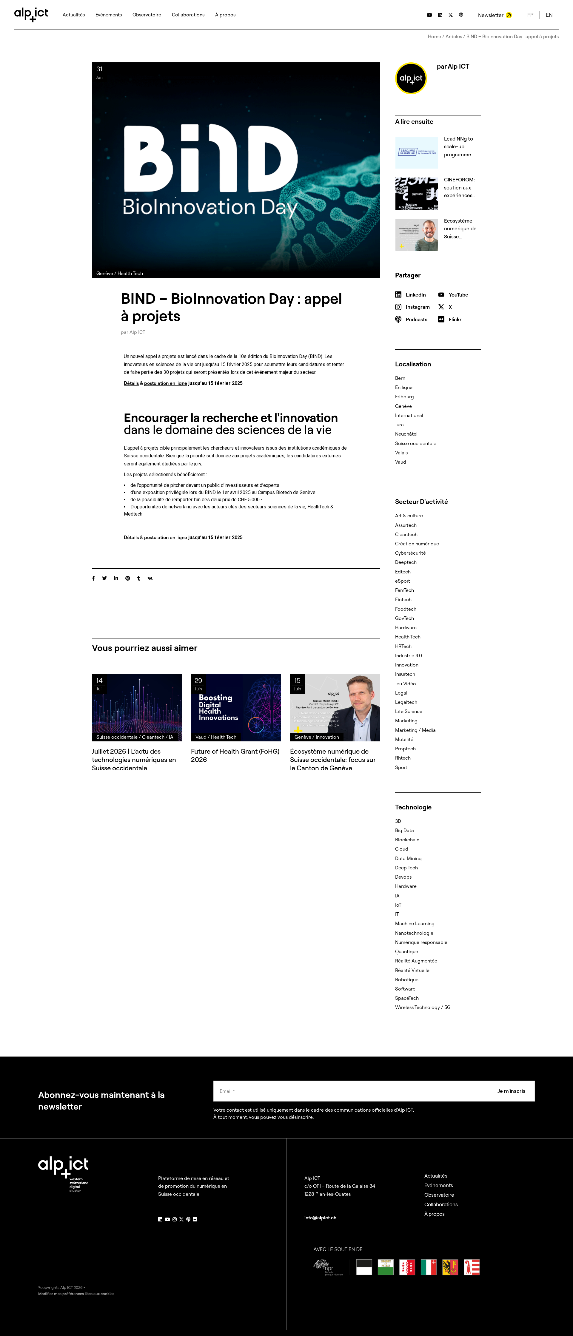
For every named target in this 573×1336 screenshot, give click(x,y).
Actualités (435, 1176)
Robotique (406, 979)
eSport (402, 581)
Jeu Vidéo (405, 683)
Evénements (438, 1185)
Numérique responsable (421, 942)
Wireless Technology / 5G (423, 1007)
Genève (403, 406)
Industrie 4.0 (408, 655)
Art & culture (409, 516)
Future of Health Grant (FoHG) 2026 (235, 755)
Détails (131, 383)
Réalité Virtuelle (412, 970)
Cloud (401, 849)
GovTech (404, 618)
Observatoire (439, 1195)
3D (398, 821)
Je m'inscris (511, 1091)
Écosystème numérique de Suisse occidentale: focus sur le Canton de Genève (332, 759)
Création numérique (417, 544)
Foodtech (405, 609)
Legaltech (406, 702)
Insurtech (405, 674)
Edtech (403, 572)
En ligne (403, 387)
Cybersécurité (410, 553)
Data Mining (408, 858)
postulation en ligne (165, 383)
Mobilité (404, 739)
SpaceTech (407, 998)
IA (397, 896)
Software (405, 989)
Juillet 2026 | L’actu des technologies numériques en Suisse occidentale (134, 759)
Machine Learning (415, 923)
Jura (399, 425)
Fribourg (404, 396)
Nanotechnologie (414, 933)
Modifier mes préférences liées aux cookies (76, 1293)
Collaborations (441, 1204)
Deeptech (406, 562)
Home (434, 36)
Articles (454, 36)
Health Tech (407, 637)
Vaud (400, 462)
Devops (403, 877)
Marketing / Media (415, 730)
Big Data (404, 830)
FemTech (404, 590)
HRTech (403, 646)
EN (549, 14)
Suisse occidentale (415, 443)
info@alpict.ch (320, 1218)
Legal (401, 693)
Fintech (403, 599)
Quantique (406, 951)
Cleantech (406, 534)
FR (530, 14)
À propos (434, 1214)
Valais (401, 453)
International (409, 415)
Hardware (406, 627)
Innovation (406, 665)
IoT (398, 905)
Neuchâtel (406, 434)
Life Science (408, 711)
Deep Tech (406, 868)
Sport (401, 767)
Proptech (405, 749)
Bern (400, 378)
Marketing (406, 720)
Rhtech (403, 758)
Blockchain (407, 840)
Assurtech (406, 525)
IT (397, 914)
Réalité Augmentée (416, 961)
